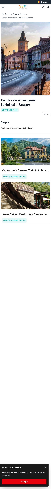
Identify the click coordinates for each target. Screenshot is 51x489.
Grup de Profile (19, 14)
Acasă (7, 14)
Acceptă (24, 481)
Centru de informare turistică (14, 176)
